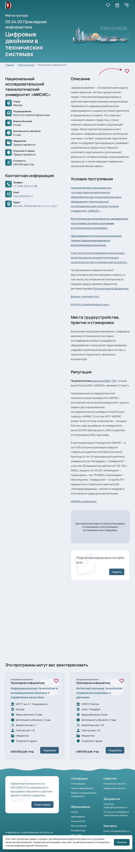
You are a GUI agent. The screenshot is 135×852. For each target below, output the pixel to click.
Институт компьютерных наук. (90, 304)
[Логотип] (8, 5)
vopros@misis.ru (23, 196)
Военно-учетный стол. (85, 296)
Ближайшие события (115, 783)
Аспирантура (78, 830)
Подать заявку (42, 804)
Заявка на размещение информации (83, 794)
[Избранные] (108, 5)
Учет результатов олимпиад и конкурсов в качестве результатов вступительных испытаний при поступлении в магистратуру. (99, 257)
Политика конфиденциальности (115, 805)
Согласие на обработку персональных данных (116, 813)
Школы (74, 811)
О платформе (78, 783)
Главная (9, 64)
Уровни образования (82, 788)
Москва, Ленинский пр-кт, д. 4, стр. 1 (35, 206)
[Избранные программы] (117, 5)
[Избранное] (127, 71)
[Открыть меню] (126, 5)
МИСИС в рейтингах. (84, 501)
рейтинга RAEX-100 (104, 381)
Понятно (122, 842)
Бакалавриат (78, 816)
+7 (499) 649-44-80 (25, 186)
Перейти (117, 571)
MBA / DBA (76, 835)
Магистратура (26, 64)
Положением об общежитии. (111, 288)
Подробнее (49, 750)
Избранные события (114, 788)
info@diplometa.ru (120, 831)
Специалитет (78, 821)
